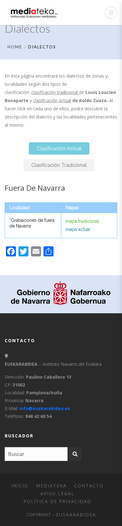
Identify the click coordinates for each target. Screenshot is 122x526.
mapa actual (78, 229)
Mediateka (51, 486)
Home (15, 46)
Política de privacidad (57, 501)
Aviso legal (57, 493)
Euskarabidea (76, 515)
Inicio (19, 486)
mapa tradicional (82, 221)
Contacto (89, 486)
